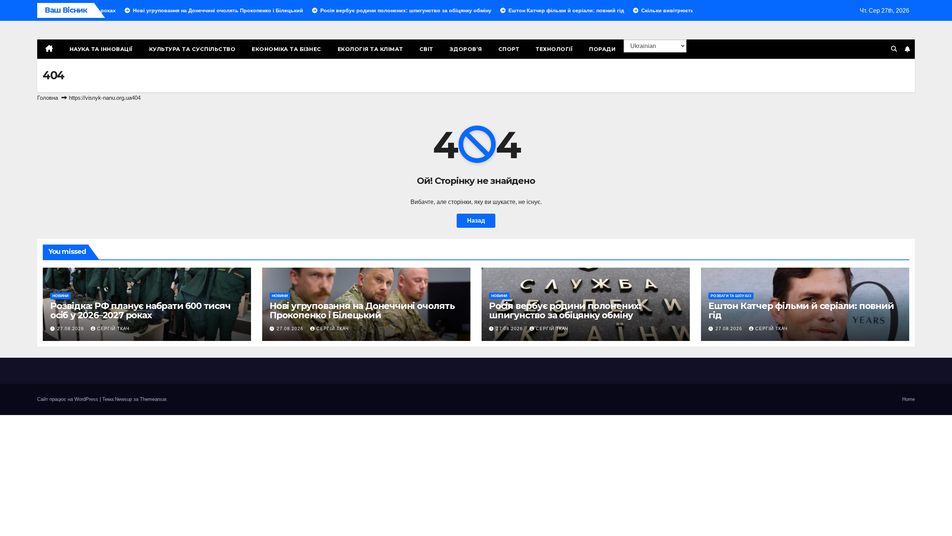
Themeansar (153, 399)
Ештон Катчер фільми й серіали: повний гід (801, 310)
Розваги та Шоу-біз (731, 296)
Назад (476, 220)
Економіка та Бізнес (286, 49)
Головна (47, 98)
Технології (554, 49)
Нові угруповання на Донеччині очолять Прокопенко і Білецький (362, 310)
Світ (426, 49)
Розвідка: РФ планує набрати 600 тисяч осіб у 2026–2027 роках (140, 310)
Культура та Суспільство (192, 49)
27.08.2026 (71, 328)
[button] (894, 49)
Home (908, 399)
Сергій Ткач (113, 328)
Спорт (509, 49)
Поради (602, 49)
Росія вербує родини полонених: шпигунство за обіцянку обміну (565, 310)
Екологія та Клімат (370, 49)
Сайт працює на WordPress (68, 399)
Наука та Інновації (101, 49)
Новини (60, 296)
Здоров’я (466, 49)
